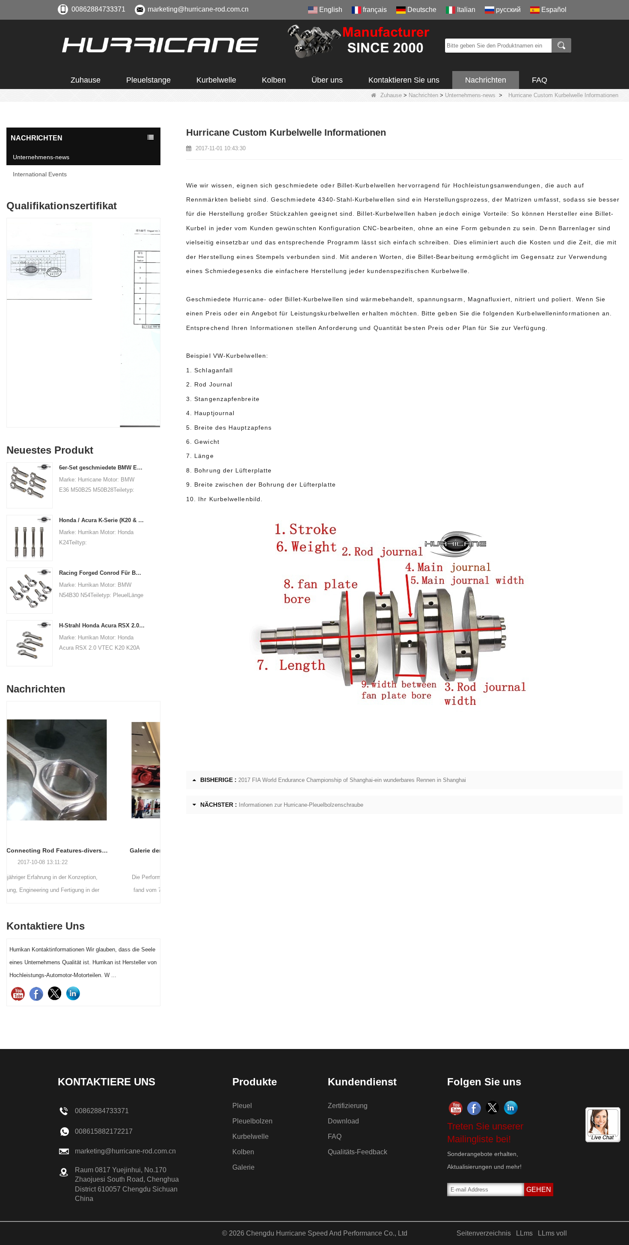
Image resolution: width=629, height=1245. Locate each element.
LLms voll (552, 1233)
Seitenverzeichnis (484, 1233)
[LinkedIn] (72, 993)
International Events (40, 174)
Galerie (243, 1167)
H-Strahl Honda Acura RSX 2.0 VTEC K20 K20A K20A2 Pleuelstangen (102, 625)
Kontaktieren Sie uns (403, 80)
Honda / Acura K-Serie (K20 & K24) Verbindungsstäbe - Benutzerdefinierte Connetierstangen (102, 520)
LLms (524, 1233)
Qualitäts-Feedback (357, 1152)
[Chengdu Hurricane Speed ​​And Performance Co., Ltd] (248, 45)
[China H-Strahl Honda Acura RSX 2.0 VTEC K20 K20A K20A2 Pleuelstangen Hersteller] (29, 642)
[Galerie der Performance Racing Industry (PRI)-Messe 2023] (83, 770)
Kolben (274, 80)
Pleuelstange (148, 80)
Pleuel (242, 1105)
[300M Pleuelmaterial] (83, 325)
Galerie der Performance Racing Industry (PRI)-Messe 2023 (83, 850)
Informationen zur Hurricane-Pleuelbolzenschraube (301, 805)
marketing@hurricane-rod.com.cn (198, 9)
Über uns (327, 80)
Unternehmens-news (470, 95)
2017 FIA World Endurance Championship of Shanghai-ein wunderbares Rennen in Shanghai (352, 780)
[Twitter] (54, 993)
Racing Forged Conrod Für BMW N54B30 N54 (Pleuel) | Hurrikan (102, 573)
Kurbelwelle (216, 80)
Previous (10, 307)
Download (343, 1121)
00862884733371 (98, 9)
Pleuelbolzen (252, 1121)
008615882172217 (104, 1131)
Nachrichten (485, 80)
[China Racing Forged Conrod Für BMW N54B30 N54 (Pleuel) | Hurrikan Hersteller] (29, 590)
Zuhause (86, 80)
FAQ (539, 80)
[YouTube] (17, 993)
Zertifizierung (348, 1105)
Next (157, 307)
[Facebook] (36, 993)
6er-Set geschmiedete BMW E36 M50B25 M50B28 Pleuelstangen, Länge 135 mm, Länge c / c (102, 467)
